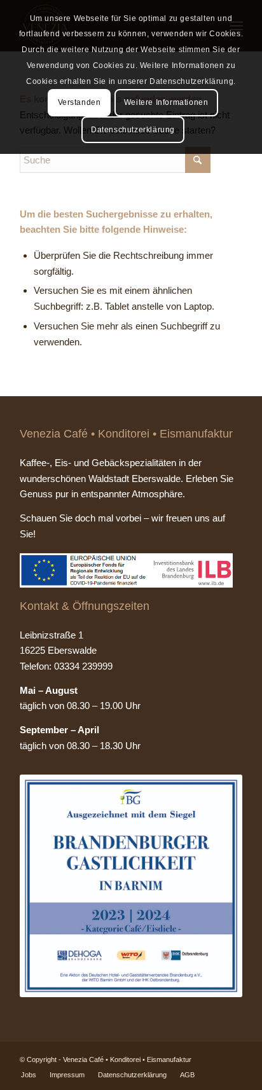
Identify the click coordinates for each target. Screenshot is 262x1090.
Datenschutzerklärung (133, 129)
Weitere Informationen (166, 102)
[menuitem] (29, 1075)
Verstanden (79, 102)
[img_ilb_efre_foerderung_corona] (126, 570)
